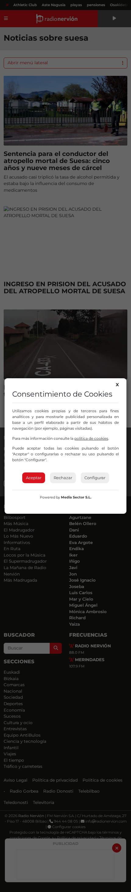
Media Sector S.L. (76, 497)
